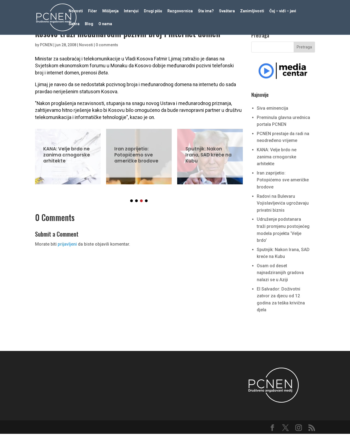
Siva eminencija (272, 108)
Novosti (76, 11)
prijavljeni (67, 244)
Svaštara (227, 11)
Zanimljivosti (252, 11)
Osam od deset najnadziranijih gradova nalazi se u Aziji (280, 272)
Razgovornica (180, 11)
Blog (89, 24)
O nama (105, 24)
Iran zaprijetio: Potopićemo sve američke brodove (139, 153)
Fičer (92, 11)
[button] (131, 200)
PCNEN (46, 45)
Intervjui (131, 11)
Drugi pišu (153, 11)
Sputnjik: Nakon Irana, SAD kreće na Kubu (210, 153)
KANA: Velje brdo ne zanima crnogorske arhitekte (68, 153)
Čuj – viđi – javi (282, 11)
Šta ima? (206, 11)
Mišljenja (110, 11)
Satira (74, 24)
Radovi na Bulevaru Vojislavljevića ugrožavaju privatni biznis (283, 203)
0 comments (107, 45)
